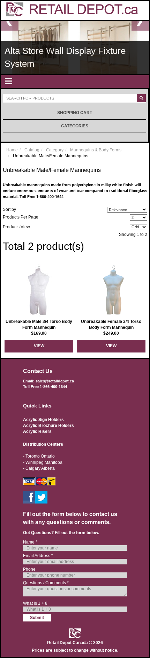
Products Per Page (20, 217)
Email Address (38, 555)
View (39, 345)
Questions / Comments (46, 582)
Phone (29, 569)
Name (30, 542)
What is (35, 603)
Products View (16, 226)
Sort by (9, 209)
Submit (37, 617)
